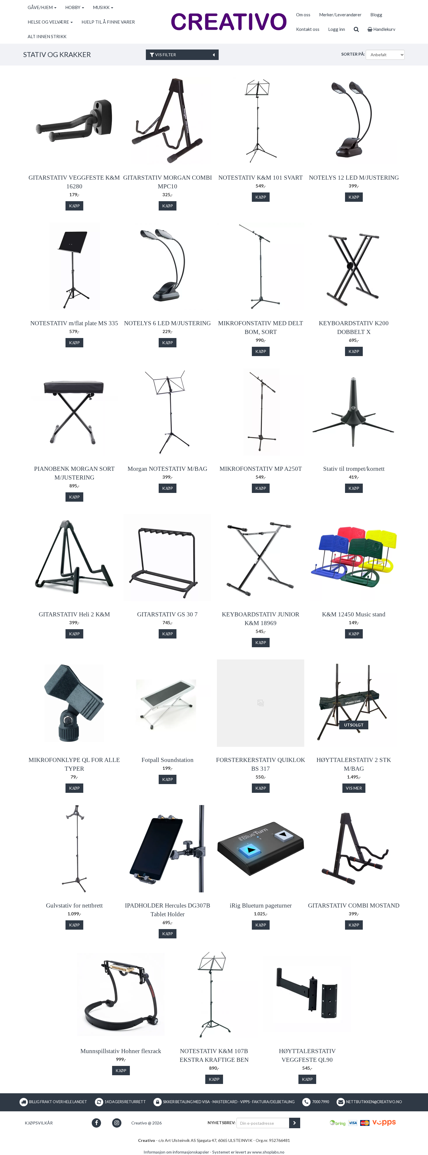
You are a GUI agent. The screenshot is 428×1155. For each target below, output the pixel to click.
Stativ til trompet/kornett (354, 468)
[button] (96, 1123)
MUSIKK (101, 7)
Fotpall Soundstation (168, 759)
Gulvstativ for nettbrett (74, 905)
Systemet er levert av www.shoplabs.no (248, 1151)
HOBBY (73, 7)
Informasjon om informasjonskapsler (176, 1151)
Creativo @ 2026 (146, 1122)
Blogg (376, 14)
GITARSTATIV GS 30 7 (167, 614)
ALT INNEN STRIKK (47, 36)
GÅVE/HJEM (41, 7)
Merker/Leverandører (340, 14)
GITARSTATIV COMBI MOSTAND (353, 905)
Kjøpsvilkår (39, 1122)
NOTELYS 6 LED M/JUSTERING (167, 323)
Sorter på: (353, 54)
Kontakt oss (307, 29)
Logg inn (336, 29)
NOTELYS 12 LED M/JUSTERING (354, 177)
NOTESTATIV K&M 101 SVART (260, 177)
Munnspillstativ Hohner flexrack (120, 1051)
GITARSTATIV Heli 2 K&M (74, 614)
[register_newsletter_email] (294, 1123)
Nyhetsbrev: (222, 1122)
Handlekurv (383, 29)
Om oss (303, 14)
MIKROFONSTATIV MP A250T (261, 468)
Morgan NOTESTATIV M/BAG (167, 468)
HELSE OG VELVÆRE (49, 21)
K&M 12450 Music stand (353, 614)
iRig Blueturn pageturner (261, 905)
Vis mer (354, 788)
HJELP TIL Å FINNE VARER (108, 21)
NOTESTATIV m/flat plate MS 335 (74, 323)
